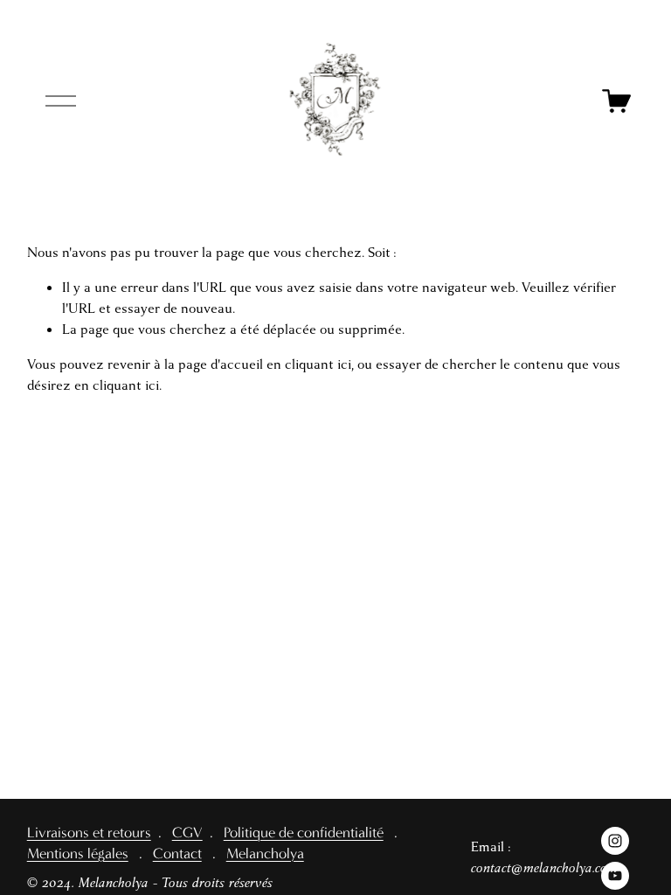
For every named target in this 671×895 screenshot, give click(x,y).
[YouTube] (615, 876)
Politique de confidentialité (304, 833)
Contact (177, 854)
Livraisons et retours (89, 833)
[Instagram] (615, 841)
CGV (187, 833)
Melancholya (265, 854)
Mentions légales (77, 854)
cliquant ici (318, 364)
